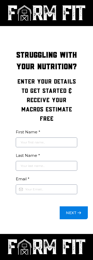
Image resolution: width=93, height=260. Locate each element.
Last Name (28, 155)
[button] (74, 212)
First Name (28, 131)
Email (22, 178)
